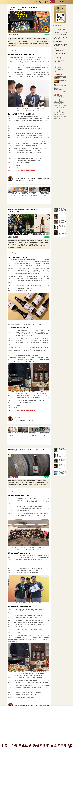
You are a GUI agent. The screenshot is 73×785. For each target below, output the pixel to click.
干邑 (61, 96)
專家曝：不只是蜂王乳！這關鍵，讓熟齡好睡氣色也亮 (62, 85)
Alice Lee (19, 9)
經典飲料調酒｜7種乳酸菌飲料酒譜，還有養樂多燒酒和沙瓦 (13, 433)
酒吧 (57, 112)
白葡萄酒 (55, 105)
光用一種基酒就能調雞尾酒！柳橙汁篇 (12, 193)
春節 (58, 101)
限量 (60, 114)
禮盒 (55, 107)
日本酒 (55, 101)
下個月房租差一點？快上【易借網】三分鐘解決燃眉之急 (44, 193)
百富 (65, 105)
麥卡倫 (59, 118)
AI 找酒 (58, 1)
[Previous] (56, 14)
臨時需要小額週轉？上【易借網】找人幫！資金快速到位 (44, 433)
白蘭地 (59, 105)
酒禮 (63, 112)
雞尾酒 (63, 114)
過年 (55, 112)
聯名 (57, 109)
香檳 (65, 116)
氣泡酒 (55, 103)
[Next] (65, 14)
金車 (55, 114)
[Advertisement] (28, 201)
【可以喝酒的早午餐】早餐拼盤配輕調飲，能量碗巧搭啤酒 (23, 193)
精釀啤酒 (58, 107)
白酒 (62, 105)
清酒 (61, 103)
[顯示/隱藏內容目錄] (15, 50)
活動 (58, 103)
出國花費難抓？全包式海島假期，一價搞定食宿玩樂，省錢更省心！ (33, 433)
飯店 (55, 116)
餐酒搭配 (58, 116)
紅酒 (55, 109)
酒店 (60, 112)
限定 (57, 114)
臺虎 (60, 109)
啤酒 (55, 96)
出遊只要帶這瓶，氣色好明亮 (33, 193)
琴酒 (63, 103)
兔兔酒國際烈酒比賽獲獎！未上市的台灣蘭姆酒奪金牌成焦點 (62, 81)
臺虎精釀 (63, 109)
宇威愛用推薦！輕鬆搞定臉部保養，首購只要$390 (62, 89)
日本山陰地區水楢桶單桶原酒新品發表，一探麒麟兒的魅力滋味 (23, 433)
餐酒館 (62, 116)
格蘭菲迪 (61, 101)
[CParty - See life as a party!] (10, 2)
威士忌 (58, 96)
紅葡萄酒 (62, 107)
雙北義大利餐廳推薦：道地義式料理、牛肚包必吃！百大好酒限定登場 (62, 77)
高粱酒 (55, 118)
